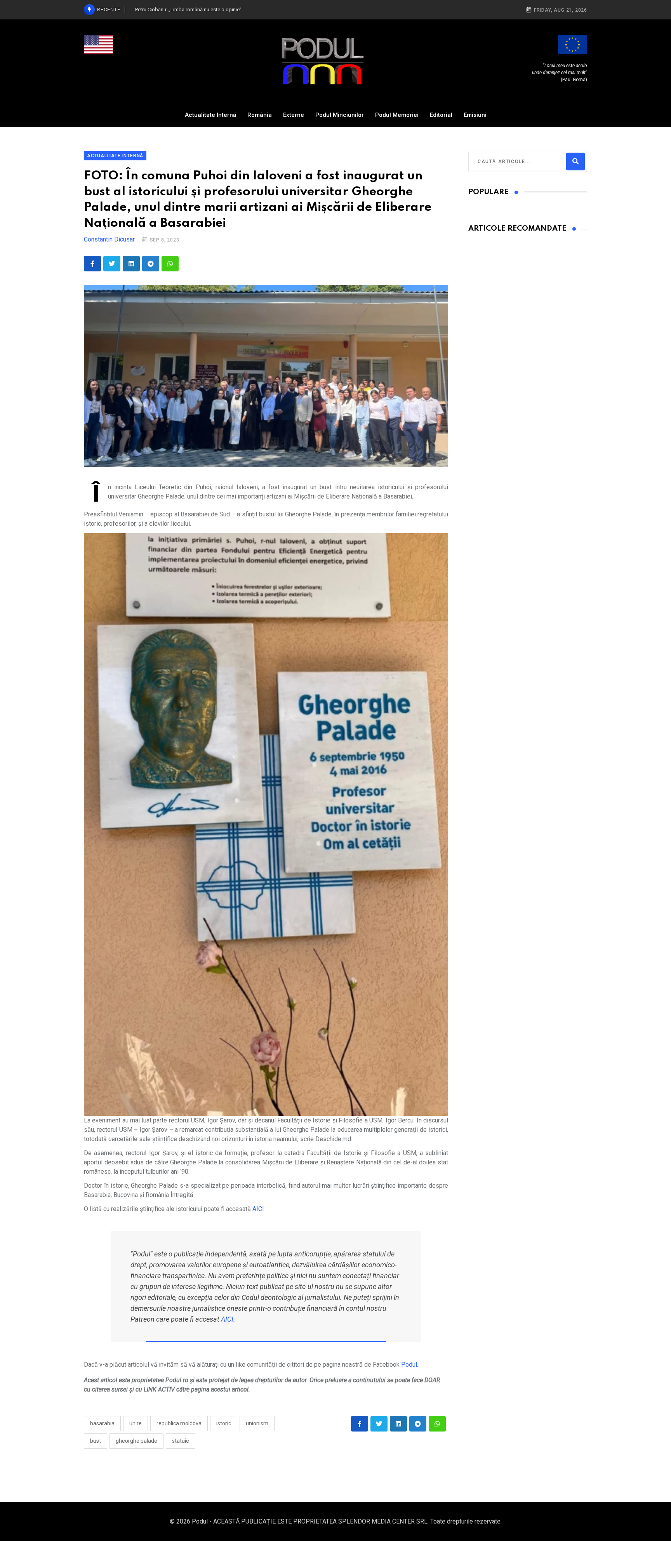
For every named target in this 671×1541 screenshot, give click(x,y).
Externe (293, 114)
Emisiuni (475, 114)
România (259, 114)
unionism (257, 1423)
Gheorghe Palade (136, 1441)
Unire (135, 1423)
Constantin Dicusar (109, 239)
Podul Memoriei (397, 114)
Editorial (441, 114)
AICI (258, 1209)
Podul (409, 1364)
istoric (223, 1423)
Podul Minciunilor (339, 114)
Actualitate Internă (210, 114)
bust (95, 1441)
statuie (180, 1441)
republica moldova (179, 1423)
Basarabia (102, 1423)
